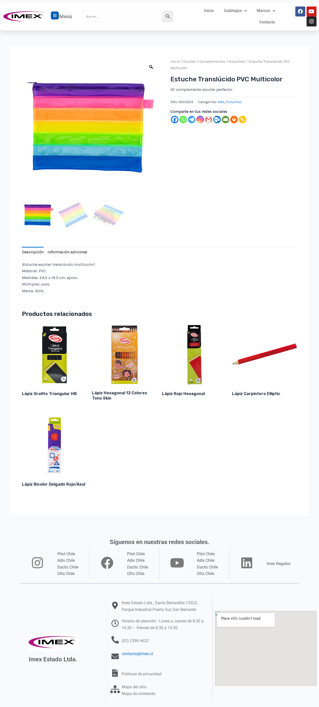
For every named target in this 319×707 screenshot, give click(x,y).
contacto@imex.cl (137, 653)
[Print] (234, 119)
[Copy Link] (242, 119)
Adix (221, 102)
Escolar (189, 61)
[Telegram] (191, 119)
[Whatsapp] (183, 119)
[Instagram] (200, 119)
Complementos (212, 61)
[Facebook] (174, 119)
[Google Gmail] (208, 119)
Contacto (267, 22)
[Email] (225, 119)
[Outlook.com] (217, 119)
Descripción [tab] (33, 252)
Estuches (237, 61)
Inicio (209, 10)
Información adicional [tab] (67, 252)
